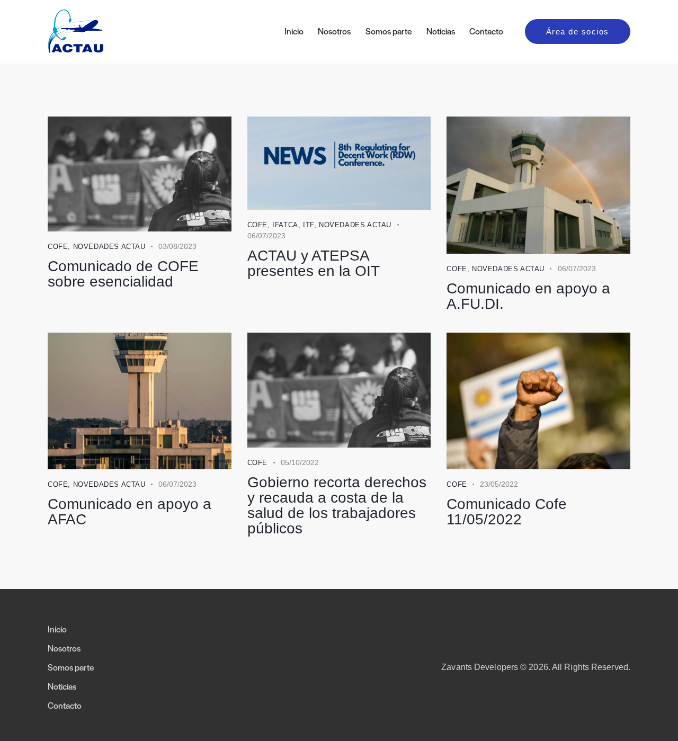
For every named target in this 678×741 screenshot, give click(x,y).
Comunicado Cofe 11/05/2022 (507, 511)
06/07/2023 (266, 235)
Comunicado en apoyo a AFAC (129, 511)
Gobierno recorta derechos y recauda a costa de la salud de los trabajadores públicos (336, 505)
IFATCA (285, 225)
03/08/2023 (177, 246)
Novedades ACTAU (109, 247)
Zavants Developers (479, 667)
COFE (58, 247)
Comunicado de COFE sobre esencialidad (123, 273)
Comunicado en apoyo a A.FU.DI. (528, 296)
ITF (308, 225)
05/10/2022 (300, 462)
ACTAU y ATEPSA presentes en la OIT (313, 263)
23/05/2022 (499, 484)
